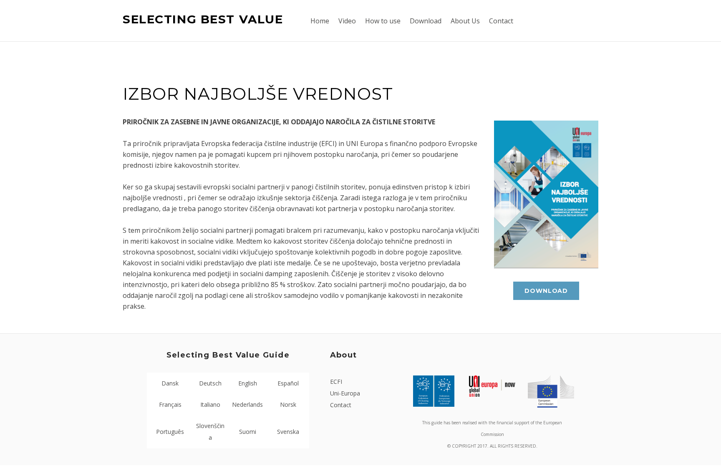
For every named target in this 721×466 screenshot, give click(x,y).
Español (288, 383)
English (247, 383)
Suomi (247, 432)
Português (170, 432)
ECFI (336, 381)
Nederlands (247, 404)
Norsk (288, 404)
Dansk (170, 383)
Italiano (210, 404)
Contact (340, 405)
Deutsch (210, 383)
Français (170, 404)
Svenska (288, 432)
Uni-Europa (345, 393)
